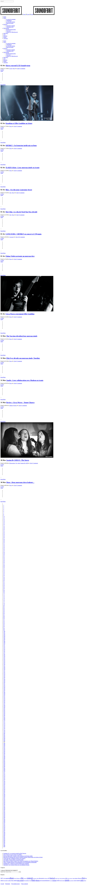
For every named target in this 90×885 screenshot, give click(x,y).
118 (4, 654)
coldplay (25, 878)
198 (4, 756)
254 (4, 827)
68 (3, 590)
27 (3, 538)
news (15, 880)
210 (4, 771)
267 (4, 844)
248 (4, 819)
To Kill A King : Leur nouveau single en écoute (22, 167)
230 (4, 796)
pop (41, 880)
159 (4, 706)
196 (4, 753)
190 (4, 746)
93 (3, 622)
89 (3, 617)
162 (4, 710)
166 (4, 715)
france (58, 878)
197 (4, 754)
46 (3, 562)
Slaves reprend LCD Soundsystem (18, 65)
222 (4, 786)
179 (4, 732)
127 (4, 665)
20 (3, 529)
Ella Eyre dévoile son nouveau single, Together (23, 358)
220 (4, 784)
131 (4, 670)
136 (4, 677)
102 (4, 633)
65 (3, 586)
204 (4, 763)
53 (3, 571)
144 (4, 687)
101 (4, 632)
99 (3, 630)
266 (4, 842)
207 (4, 767)
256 (4, 830)
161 (4, 709)
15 (3, 523)
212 (4, 774)
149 (4, 693)
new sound (20, 880)
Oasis (30, 880)
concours (34, 878)
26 (3, 537)
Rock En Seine (61, 880)
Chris (18, 68)
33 (3, 546)
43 (3, 558)
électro (85, 880)
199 (4, 757)
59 (3, 579)
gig (66, 878)
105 (4, 637)
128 (4, 667)
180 (4, 733)
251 (4, 823)
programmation (46, 880)
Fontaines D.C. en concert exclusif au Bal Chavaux (14, 853)
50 (3, 567)
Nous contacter (24, 883)
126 (4, 664)
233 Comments (21, 237)
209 (4, 770)
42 (3, 557)
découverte (41, 878)
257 (4, 831)
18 (3, 526)
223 (4, 788)
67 (3, 589)
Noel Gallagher (26, 880)
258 (4, 832)
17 (3, 525)
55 (3, 574)
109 (4, 642)
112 (4, 646)
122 (4, 659)
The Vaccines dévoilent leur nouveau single (21, 336)
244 (4, 814)
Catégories (3, 870)
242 (4, 812)
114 (4, 649)
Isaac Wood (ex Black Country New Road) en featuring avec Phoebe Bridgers (20, 861)
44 (3, 560)
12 (3, 519)
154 (4, 700)
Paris (33, 880)
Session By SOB (24, 463)
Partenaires (7, 883)
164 (4, 712)
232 (4, 799)
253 (4, 826)
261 (4, 836)
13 (3, 520)
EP (48, 878)
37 (3, 551)
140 (4, 682)
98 (3, 628)
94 (3, 623)
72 (3, 595)
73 (3, 597)
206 (4, 766)
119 (4, 655)
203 (4, 762)
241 (4, 810)
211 (4, 772)
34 (3, 547)
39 (3, 553)
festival (52, 878)
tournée (78, 880)
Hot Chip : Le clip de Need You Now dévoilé (21, 212)
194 (4, 751)
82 (3, 608)
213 (4, 775)
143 (4, 686)
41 (3, 556)
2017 (2, 878)
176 (4, 728)
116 (4, 651)
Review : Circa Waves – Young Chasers (20, 402)
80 (3, 605)
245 (4, 816)
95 (3, 625)
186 (4, 740)
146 (4, 689)
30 (3, 542)
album (11, 878)
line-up (80, 878)
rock (58, 880)
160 (4, 707)
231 (4, 798)
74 (3, 598)
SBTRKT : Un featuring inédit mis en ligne (21, 145)
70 (3, 593)
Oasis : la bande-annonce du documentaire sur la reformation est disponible (20, 862)
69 (3, 591)
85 (3, 612)
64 (3, 585)
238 (4, 807)
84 (3, 611)
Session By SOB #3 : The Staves (17, 460)
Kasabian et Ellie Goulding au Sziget (19, 123)
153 (4, 698)
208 (4, 768)
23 (3, 533)
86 (3, 613)
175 (4, 726)
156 (4, 702)
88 (3, 616)
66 (3, 588)
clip (21, 878)
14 (3, 521)
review (54, 880)
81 (3, 607)
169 (4, 719)
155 (4, 701)
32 (3, 544)
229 (4, 795)
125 (4, 663)
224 (4, 789)
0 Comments (22, 68)
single (67, 880)
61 (3, 581)
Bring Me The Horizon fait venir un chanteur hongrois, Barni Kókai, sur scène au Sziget (23, 857)
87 (3, 614)
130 (4, 669)
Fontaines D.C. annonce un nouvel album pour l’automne (16, 863)
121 (4, 658)
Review (15, 405)
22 (3, 532)
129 (4, 668)
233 (4, 800)
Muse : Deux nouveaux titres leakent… (20, 482)
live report (5, 880)
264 (4, 840)
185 (4, 739)
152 (4, 697)
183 (4, 737)
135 (4, 675)
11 (3, 518)
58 (3, 577)
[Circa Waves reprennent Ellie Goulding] (27, 311)
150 (4, 695)
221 (4, 785)
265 (4, 841)
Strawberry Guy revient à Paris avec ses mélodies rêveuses (16, 864)
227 (4, 793)
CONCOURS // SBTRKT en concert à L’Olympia (23, 234)
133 (4, 673)
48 (3, 565)
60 (3, 580)
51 (3, 568)
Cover (10, 68)
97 (3, 627)
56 (3, 575)
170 (4, 720)
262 (4, 837)
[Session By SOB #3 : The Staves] (27, 457)
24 (3, 534)
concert (30, 878)
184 (4, 738)
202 (4, 761)
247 (4, 818)
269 (4, 846)
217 (4, 780)
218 (4, 781)
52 (3, 570)
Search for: (3, 871)
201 (4, 760)
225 (4, 790)
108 (4, 641)
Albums (11, 405)
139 (4, 681)
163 (4, 711)
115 (4, 650)
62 (3, 582)
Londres (9, 880)
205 (4, 765)
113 (4, 647)
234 (4, 802)
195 (4, 752)
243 (4, 813)
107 (4, 640)
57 (3, 576)
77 (3, 602)
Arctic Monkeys (17, 878)
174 (4, 725)
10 (3, 516)
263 (4, 839)
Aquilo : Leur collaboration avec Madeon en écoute (24, 380)
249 (4, 821)
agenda (7, 878)
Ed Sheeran (46, 878)
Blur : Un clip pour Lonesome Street (19, 190)
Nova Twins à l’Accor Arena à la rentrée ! (12, 854)
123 (4, 660)
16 (3, 524)
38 (3, 552)
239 (4, 808)
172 (4, 723)
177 (4, 729)
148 (4, 692)
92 (3, 621)
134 (4, 674)
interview (70, 878)
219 (4, 782)
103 (4, 635)
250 (4, 822)
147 (4, 691)
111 (4, 645)
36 (3, 549)
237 (4, 805)
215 (4, 777)
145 (4, 688)
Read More (3, 84)
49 (3, 566)
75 (3, 599)
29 (3, 540)
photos (38, 880)
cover (37, 878)
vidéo (82, 880)
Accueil (2, 883)
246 (4, 817)
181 (4, 734)
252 (4, 824)
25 (3, 535)
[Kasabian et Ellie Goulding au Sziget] (27, 120)
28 (3, 539)
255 (4, 828)
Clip (10, 192)
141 (4, 683)
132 (4, 672)
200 (4, 758)
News (14, 68)
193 (4, 749)
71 (3, 594)
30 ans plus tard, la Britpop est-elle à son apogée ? (14, 858)
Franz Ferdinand (62, 878)
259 (4, 833)
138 (4, 679)
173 (4, 724)
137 (4, 678)
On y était (17, 463)
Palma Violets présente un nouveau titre (20, 256)
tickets (75, 880)
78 (3, 603)
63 (3, 584)
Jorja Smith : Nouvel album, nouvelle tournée (13, 859)
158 (4, 705)
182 (4, 735)
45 (3, 561)
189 (4, 744)
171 (4, 721)
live (83, 878)
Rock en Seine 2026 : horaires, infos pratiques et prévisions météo (18, 856)
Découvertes (12, 463)
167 (4, 716)
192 (4, 748)
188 (4, 743)
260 (4, 835)
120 (4, 656)
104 (4, 636)
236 (4, 804)
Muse (12, 880)
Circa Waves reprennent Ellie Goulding (20, 314)
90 (3, 618)
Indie (68, 878)
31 (3, 543)
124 (4, 661)
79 (3, 604)
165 (4, 714)
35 (3, 548)
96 (3, 626)
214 (4, 776)
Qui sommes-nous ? (15, 883)
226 (4, 791)
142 (4, 684)
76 (3, 600)
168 (4, 718)
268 (4, 845)
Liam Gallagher (75, 878)
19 (3, 528)
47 (3, 563)
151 (4, 696)
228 (4, 794)
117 (4, 653)
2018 (4, 878)
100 (4, 631)
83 (3, 609)
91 (3, 619)
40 (3, 554)
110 (4, 644)
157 (4, 703)
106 (4, 639)
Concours (11, 237)
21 (3, 530)
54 (3, 572)
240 (4, 809)
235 (4, 803)
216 (4, 779)
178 (4, 730)
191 (4, 747)
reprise (51, 880)
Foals (56, 878)
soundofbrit (71, 880)
